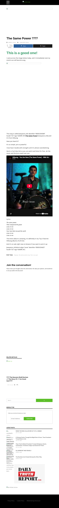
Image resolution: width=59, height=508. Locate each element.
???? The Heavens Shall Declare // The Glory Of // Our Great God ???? (17, 379)
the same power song (24, 255)
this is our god (34, 255)
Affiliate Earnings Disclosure (33, 500)
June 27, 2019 (12, 42)
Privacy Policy (11, 500)
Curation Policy (20, 500)
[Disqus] (29, 293)
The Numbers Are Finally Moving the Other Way (29, 457)
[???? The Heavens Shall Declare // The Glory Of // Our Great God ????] (17, 367)
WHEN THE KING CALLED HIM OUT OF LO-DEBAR (29, 431)
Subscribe (29, 418)
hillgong (16, 255)
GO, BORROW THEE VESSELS (23, 450)
